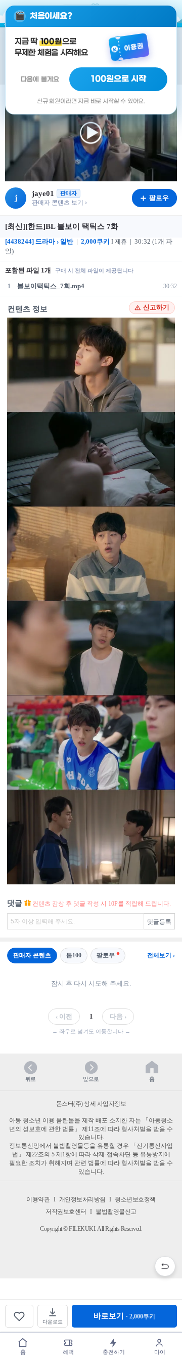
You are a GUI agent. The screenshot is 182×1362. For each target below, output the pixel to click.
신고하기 (156, 307)
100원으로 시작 (118, 79)
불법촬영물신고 (116, 1211)
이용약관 (38, 1199)
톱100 (73, 955)
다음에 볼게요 (40, 79)
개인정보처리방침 (82, 1199)
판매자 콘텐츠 (32, 955)
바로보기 (124, 1316)
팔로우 (106, 955)
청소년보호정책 (135, 1199)
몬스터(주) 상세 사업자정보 (91, 1103)
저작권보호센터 (66, 1211)
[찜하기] (19, 1316)
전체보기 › (161, 955)
